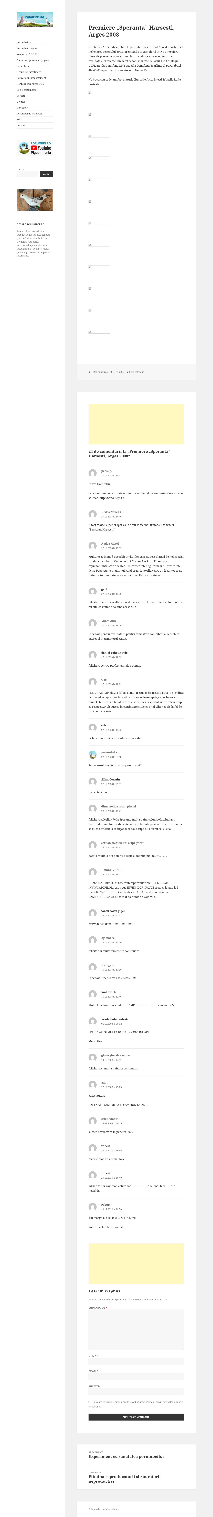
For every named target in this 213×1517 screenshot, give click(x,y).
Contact (21, 125)
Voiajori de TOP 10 (27, 54)
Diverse (21, 101)
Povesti (21, 95)
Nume (93, 1356)
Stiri (19, 119)
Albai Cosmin (110, 779)
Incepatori (22, 107)
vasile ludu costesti (114, 1019)
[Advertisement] (136, 424)
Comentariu (98, 1307)
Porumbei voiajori (27, 48)
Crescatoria (23, 66)
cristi (105, 725)
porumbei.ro (24, 42)
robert (105, 1146)
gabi (104, 589)
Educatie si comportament (31, 77)
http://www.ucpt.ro (111, 498)
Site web (94, 1386)
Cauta (20, 169)
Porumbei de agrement (30, 113)
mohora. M (109, 992)
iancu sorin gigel (113, 911)
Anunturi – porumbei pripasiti (33, 60)
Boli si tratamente (27, 89)
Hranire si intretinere (29, 72)
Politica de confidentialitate (104, 1509)
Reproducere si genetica (30, 83)
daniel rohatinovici (115, 653)
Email (93, 1371)
